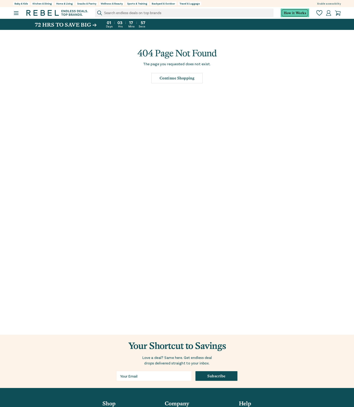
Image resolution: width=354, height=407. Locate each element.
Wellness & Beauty (112, 3)
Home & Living (64, 3)
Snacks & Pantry (86, 3)
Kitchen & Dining (42, 3)
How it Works (295, 13)
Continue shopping (177, 78)
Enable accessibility (329, 3)
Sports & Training (137, 3)
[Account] (329, 13)
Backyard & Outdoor (163, 3)
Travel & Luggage (189, 3)
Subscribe (216, 376)
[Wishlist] (319, 13)
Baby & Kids (21, 3)
